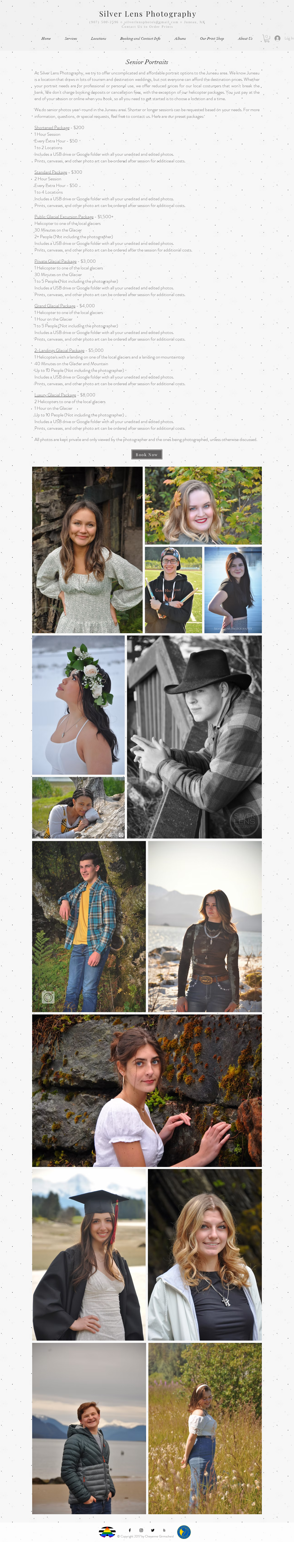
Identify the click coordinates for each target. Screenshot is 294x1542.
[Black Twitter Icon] (152, 1530)
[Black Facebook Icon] (129, 1530)
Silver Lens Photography (148, 13)
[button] (71, 38)
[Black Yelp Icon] (164, 1530)
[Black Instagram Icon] (141, 1530)
